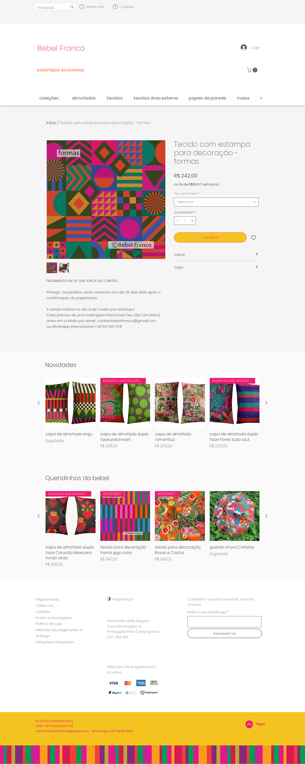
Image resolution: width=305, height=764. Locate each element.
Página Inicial (47, 599)
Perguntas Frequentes (55, 641)
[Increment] (192, 221)
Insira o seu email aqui (206, 612)
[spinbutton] (185, 221)
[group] (152, 416)
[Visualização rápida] (71, 403)
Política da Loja (49, 623)
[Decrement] (177, 221)
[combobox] (216, 202)
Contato (43, 611)
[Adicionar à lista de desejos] (254, 237)
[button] (253, 70)
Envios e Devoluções (54, 617)
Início (51, 123)
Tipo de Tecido (186, 193)
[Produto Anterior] (38, 403)
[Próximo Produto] (266, 403)
